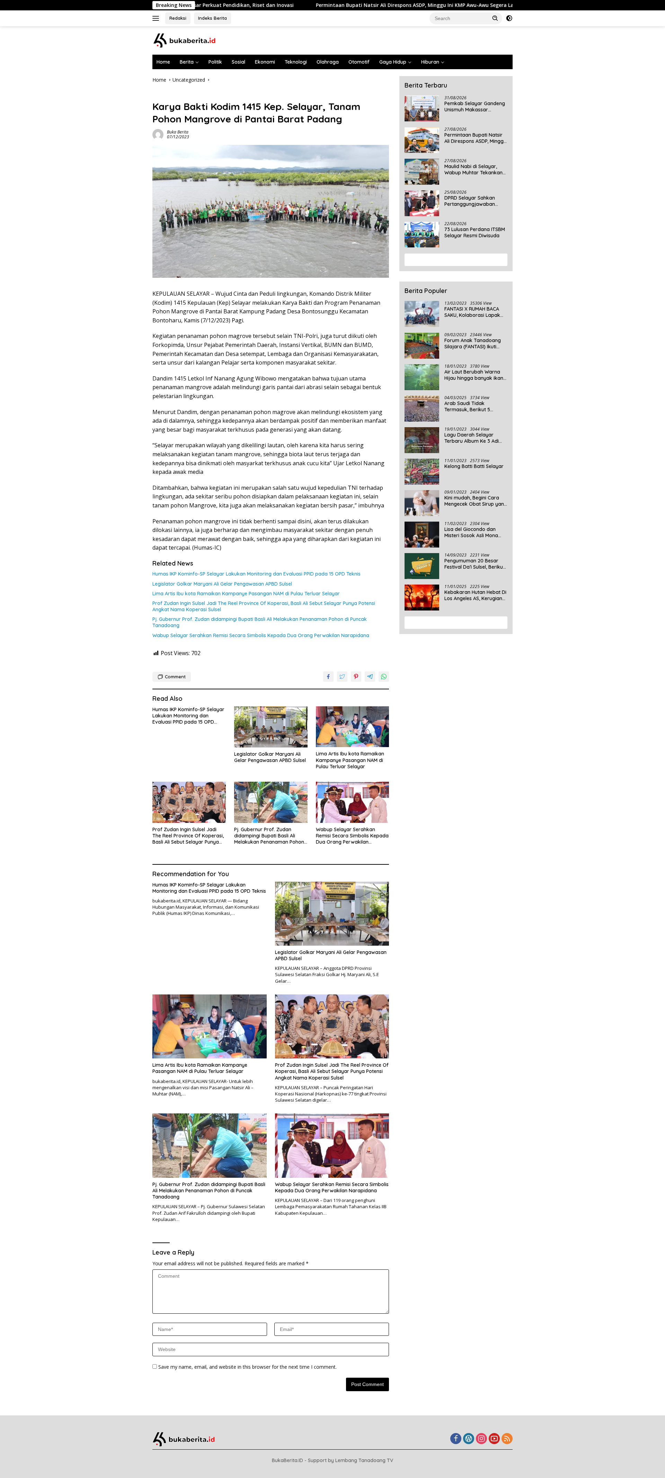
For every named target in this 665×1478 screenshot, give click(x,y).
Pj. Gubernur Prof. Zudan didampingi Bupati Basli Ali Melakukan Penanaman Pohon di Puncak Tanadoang (259, 622)
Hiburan (430, 62)
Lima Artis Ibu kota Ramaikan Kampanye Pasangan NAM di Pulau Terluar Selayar (246, 593)
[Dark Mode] (509, 18)
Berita (187, 62)
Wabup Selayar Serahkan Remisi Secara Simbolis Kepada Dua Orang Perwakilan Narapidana (260, 635)
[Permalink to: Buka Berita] (157, 134)
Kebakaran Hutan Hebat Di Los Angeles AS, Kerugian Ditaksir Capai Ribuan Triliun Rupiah (475, 595)
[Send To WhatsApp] (384, 676)
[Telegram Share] (370, 676)
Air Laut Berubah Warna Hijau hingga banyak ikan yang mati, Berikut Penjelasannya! (473, 375)
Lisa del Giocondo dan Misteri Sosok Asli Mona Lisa (471, 532)
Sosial (238, 62)
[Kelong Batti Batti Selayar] (422, 472)
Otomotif (359, 62)
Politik (215, 62)
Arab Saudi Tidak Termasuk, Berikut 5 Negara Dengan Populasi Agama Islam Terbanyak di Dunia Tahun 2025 (475, 407)
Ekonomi (265, 62)
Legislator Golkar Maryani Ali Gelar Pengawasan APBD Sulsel (222, 584)
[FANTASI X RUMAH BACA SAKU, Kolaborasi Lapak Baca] (422, 314)
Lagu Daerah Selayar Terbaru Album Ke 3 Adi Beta (471, 438)
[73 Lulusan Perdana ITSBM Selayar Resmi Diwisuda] (422, 235)
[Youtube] (494, 1439)
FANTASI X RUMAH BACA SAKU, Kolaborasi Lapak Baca (472, 312)
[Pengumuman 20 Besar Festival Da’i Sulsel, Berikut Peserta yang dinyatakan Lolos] (422, 566)
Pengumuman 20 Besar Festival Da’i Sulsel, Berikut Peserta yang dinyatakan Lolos (474, 564)
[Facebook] (455, 1439)
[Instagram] (481, 1439)
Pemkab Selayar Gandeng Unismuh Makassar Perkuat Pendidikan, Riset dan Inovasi (474, 107)
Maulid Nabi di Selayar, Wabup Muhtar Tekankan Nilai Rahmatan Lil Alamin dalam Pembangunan (473, 170)
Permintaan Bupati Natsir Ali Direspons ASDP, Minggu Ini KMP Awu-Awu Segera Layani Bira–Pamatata (375, 5)
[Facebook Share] (328, 676)
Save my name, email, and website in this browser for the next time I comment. (247, 1367)
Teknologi (296, 62)
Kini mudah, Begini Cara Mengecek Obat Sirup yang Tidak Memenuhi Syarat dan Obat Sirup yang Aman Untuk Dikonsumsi (475, 501)
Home (163, 62)
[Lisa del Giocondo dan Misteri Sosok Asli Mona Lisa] (422, 535)
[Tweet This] (342, 676)
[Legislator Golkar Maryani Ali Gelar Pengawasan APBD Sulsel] (271, 726)
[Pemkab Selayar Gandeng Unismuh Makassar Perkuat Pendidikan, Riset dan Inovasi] (422, 109)
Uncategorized (169, 95)
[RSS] (507, 1439)
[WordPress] (468, 1439)
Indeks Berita (212, 18)
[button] (495, 18)
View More (453, 260)
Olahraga (328, 62)
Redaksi (177, 18)
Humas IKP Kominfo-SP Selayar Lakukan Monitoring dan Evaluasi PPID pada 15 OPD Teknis (256, 574)
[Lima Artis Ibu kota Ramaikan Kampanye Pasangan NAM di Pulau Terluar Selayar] (352, 726)
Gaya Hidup (392, 62)
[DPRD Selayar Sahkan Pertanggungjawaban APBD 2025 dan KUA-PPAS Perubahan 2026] (422, 203)
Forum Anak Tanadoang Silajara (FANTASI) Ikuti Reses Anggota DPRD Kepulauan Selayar (472, 344)
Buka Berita (177, 132)
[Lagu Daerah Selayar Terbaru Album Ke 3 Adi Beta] (422, 440)
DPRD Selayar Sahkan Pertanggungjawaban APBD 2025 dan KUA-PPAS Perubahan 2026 (474, 201)
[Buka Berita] (190, 40)
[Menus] (157, 18)
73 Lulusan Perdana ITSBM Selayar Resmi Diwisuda (474, 233)
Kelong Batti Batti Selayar (474, 466)
